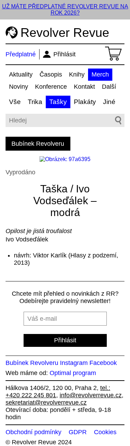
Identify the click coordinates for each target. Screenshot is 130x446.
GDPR (78, 432)
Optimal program (73, 372)
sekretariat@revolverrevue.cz (46, 402)
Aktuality (21, 74)
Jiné (109, 101)
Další (109, 86)
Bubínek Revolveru (37, 143)
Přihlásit (64, 54)
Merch (100, 74)
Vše (15, 101)
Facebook (103, 362)
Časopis (51, 74)
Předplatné (21, 54)
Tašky (58, 101)
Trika (35, 101)
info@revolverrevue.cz (91, 395)
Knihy (77, 74)
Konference (51, 86)
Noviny (18, 86)
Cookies (105, 432)
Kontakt (84, 86)
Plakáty (85, 101)
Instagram (74, 362)
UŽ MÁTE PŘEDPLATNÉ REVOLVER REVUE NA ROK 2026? (65, 9)
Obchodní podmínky (33, 432)
